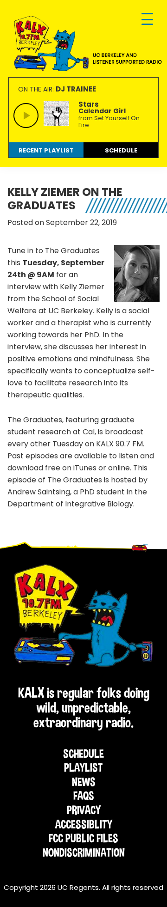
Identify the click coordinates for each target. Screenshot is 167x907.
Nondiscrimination (84, 852)
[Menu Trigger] (147, 19)
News (84, 782)
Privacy (84, 810)
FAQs (83, 796)
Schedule (83, 754)
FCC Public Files (83, 838)
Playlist (83, 767)
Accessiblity (83, 824)
